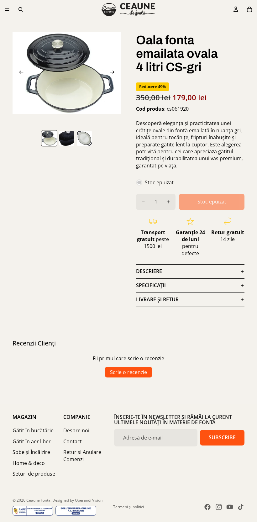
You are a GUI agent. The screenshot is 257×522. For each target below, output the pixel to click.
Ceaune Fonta (38, 500)
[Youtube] (229, 507)
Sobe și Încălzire (31, 452)
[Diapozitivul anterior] (19, 73)
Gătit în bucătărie (33, 430)
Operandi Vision (88, 500)
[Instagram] (219, 507)
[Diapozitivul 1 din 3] (49, 138)
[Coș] (249, 9)
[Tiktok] (240, 507)
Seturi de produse (34, 473)
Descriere (149, 271)
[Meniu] (7, 9)
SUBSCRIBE (222, 437)
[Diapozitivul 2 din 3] (66, 138)
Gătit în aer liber (32, 441)
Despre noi (76, 430)
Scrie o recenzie (128, 372)
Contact (72, 441)
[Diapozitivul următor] (114, 73)
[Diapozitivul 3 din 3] (84, 138)
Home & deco (29, 463)
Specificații (151, 285)
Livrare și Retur (157, 299)
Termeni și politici (128, 506)
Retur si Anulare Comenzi (82, 455)
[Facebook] (207, 507)
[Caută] (21, 9)
